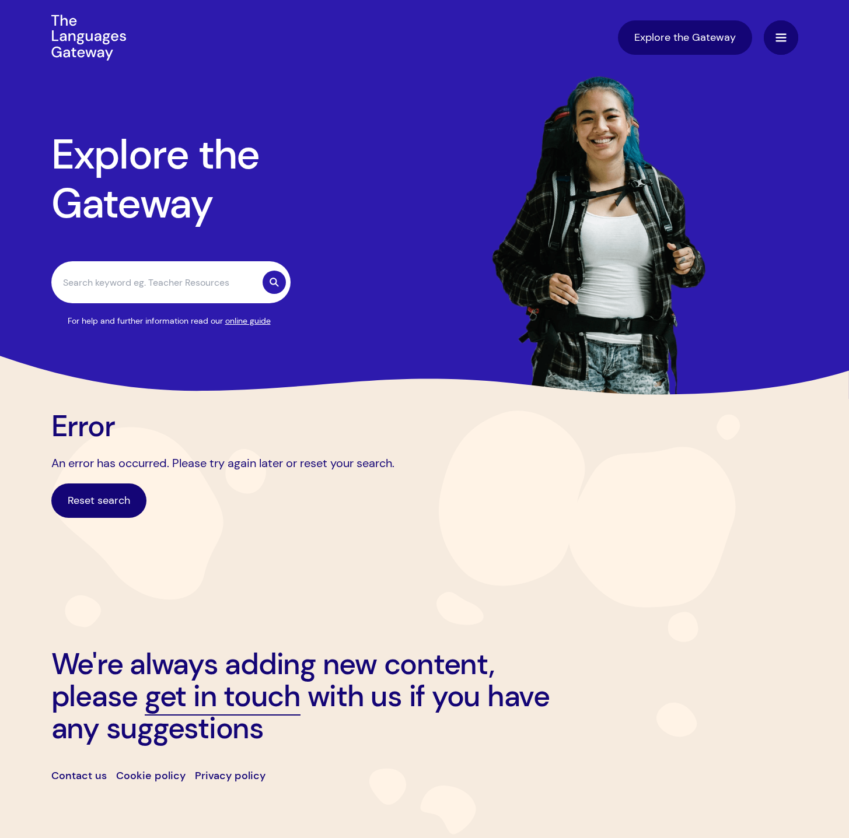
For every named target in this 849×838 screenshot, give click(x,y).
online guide (248, 320)
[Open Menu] (781, 37)
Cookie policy (151, 776)
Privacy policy (230, 776)
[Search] (274, 282)
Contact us (79, 776)
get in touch (223, 696)
